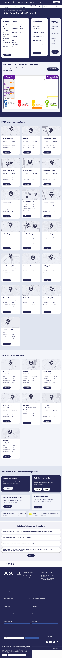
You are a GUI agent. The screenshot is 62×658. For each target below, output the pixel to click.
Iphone (46, 489)
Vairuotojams (10, 10)
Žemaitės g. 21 (23, 33)
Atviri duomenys (8, 621)
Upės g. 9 (22, 28)
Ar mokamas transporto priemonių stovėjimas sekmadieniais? (18, 543)
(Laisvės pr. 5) (38, 26)
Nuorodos (34, 621)
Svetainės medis (55, 648)
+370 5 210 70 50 (21, 2)
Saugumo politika (5, 652)
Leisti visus (4, 655)
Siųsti (32, 637)
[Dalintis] (13, 564)
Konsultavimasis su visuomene (11, 629)
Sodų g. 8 (22, 30)
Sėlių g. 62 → (14, 42)
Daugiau (7, 54)
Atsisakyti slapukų (12, 655)
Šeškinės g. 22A (15, 28)
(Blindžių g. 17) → (39, 47)
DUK (33, 629)
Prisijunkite (8, 488)
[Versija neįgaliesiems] (27, 2)
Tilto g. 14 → (5, 28)
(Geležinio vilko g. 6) (39, 28)
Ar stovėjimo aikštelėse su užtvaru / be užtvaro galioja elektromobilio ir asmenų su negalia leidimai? (27, 531)
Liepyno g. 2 (14, 40)
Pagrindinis (5, 10)
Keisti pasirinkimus (22, 655)
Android (38, 489)
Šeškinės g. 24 (15, 32)
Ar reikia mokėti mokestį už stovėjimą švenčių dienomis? (17, 537)
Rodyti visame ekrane (53, 69)
